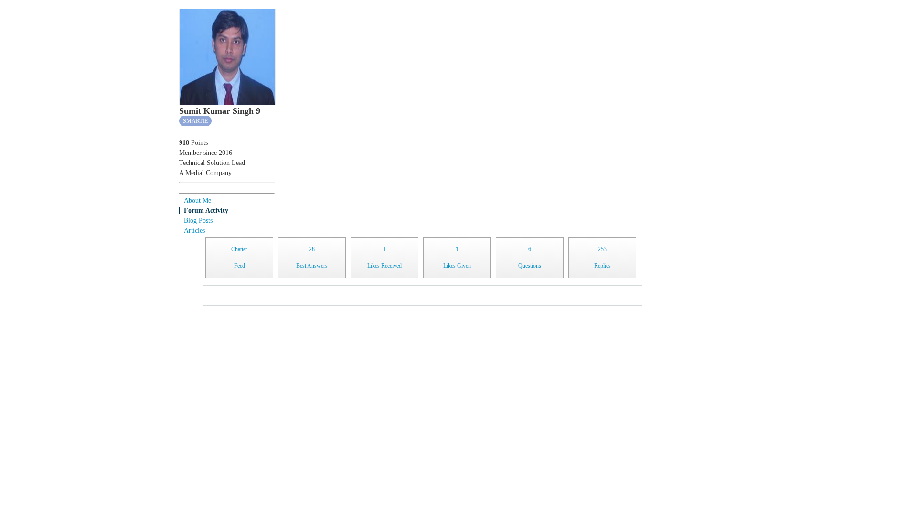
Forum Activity (206, 210)
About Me (197, 200)
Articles (194, 230)
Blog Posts (198, 220)
